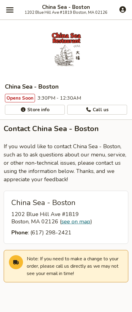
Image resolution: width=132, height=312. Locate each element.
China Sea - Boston (66, 7)
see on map (75, 221)
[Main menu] (10, 10)
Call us (100, 110)
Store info (37, 110)
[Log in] (123, 9)
